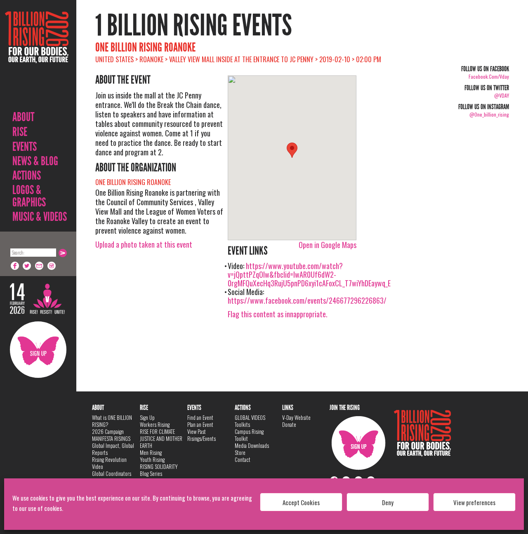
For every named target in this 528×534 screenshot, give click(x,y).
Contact (242, 459)
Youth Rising (152, 459)
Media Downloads (252, 445)
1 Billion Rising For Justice (36, 57)
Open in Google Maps (327, 244)
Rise (19, 131)
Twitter (27, 265)
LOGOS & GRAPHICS (29, 196)
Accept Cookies (301, 502)
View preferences (474, 502)
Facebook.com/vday (489, 76)
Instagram (52, 265)
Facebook (14, 265)
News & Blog (35, 161)
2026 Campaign (108, 431)
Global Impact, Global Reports (113, 449)
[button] (292, 150)
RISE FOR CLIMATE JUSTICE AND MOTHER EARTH (161, 438)
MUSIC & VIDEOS (39, 216)
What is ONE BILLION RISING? (112, 421)
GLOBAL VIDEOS (250, 417)
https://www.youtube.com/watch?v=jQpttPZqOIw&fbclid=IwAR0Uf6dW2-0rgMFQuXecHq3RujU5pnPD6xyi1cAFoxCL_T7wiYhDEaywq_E (309, 274)
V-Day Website (296, 417)
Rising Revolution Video (109, 463)
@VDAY (501, 95)
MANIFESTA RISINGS (111, 438)
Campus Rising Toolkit (249, 435)
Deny (388, 502)
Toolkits (242, 424)
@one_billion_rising (489, 114)
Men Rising (151, 452)
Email (39, 265)
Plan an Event (200, 424)
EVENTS (24, 146)
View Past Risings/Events (201, 435)
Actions (26, 175)
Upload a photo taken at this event (143, 244)
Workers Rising (155, 424)
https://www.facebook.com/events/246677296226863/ (307, 300)
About (23, 117)
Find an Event (200, 417)
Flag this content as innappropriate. (278, 314)
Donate (289, 424)
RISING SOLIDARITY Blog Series (159, 470)
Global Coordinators (111, 473)
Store (240, 452)
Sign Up (38, 349)
